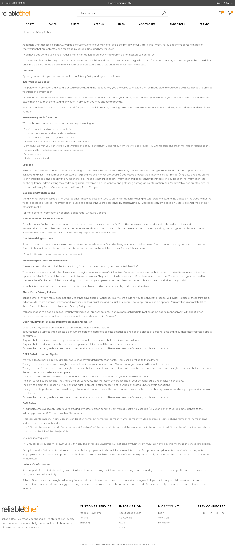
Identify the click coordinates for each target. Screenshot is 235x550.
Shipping (85, 522)
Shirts (75, 24)
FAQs (122, 522)
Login (161, 512)
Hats (121, 24)
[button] (230, 13)
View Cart (163, 517)
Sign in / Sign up (224, 3)
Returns (84, 517)
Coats (30, 24)
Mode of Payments (91, 512)
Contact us (125, 517)
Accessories (147, 24)
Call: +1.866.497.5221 (15, 2)
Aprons (99, 24)
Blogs (122, 527)
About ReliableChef (130, 512)
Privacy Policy (147, 544)
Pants (53, 24)
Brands (204, 24)
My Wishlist (164, 522)
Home (27, 32)
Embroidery (177, 24)
